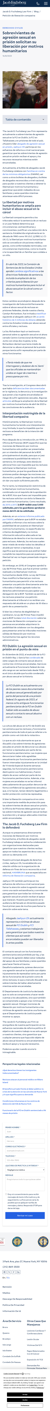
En (4, 1277)
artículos (7, 401)
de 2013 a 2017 (10, 504)
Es (8, 1277)
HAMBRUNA (18, 872)
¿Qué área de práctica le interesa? (21, 1166)
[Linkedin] (18, 1272)
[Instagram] (4, 1272)
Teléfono (9, 1156)
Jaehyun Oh (19, 146)
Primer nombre (12, 1127)
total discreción (29, 618)
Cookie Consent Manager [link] (11, 1374)
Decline (25, 1400)
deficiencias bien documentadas (29, 388)
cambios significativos (26, 271)
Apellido (9, 1137)
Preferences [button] (40, 1388)
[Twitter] (9, 1272)
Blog (36, 11)
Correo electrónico (15, 1146)
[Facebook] (14, 1272)
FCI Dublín (22, 925)
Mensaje (9, 1175)
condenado (34, 657)
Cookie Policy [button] (33, 1385)
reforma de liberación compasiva (19, 875)
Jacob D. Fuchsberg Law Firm (17, 11)
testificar (41, 313)
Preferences (25, 1405)
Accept (25, 1394)
